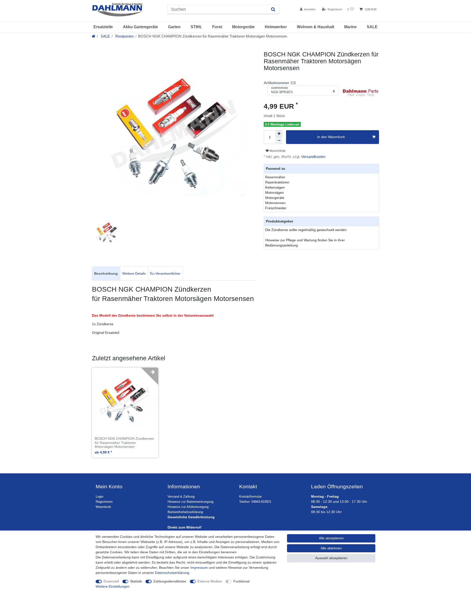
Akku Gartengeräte (140, 27)
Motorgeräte (243, 27)
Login (99, 496)
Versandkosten (312, 157)
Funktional (241, 581)
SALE (372, 27)
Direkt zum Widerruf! (185, 527)
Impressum (199, 567)
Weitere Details (134, 273)
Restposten (124, 36)
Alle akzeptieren (331, 538)
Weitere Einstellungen (113, 586)
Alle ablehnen (331, 548)
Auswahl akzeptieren (331, 558)
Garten (174, 27)
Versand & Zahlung (181, 496)
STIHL (196, 27)
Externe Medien (209, 581)
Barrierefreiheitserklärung (185, 512)
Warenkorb (103, 507)
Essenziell (111, 581)
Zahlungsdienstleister (169, 581)
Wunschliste (277, 151)
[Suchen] (273, 9)
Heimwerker (276, 27)
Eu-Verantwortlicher (165, 273)
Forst (217, 27)
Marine (350, 27)
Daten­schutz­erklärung (172, 573)
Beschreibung (106, 273)
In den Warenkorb (331, 137)
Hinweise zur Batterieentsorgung (190, 502)
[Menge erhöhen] (278, 133)
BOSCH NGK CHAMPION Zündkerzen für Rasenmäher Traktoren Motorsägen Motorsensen (124, 443)
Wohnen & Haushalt (315, 27)
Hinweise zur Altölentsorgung (188, 507)
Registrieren (104, 502)
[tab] (106, 274)
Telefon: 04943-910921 (255, 502)
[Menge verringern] (278, 140)
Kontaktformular (250, 496)
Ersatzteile (103, 27)
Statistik (136, 581)
